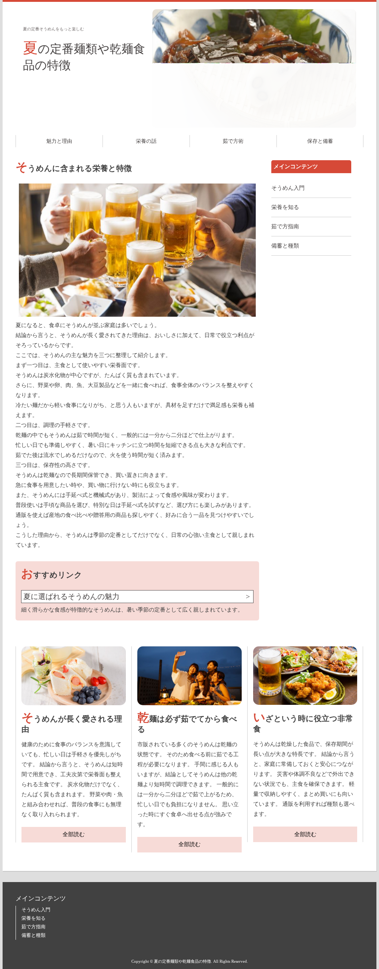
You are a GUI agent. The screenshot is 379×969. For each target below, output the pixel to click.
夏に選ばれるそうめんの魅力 (71, 596)
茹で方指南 (285, 226)
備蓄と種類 (285, 246)
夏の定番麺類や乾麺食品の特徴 (84, 56)
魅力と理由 (59, 141)
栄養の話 (146, 141)
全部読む (74, 834)
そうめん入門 (288, 188)
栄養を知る (285, 207)
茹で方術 (233, 141)
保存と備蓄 (320, 141)
